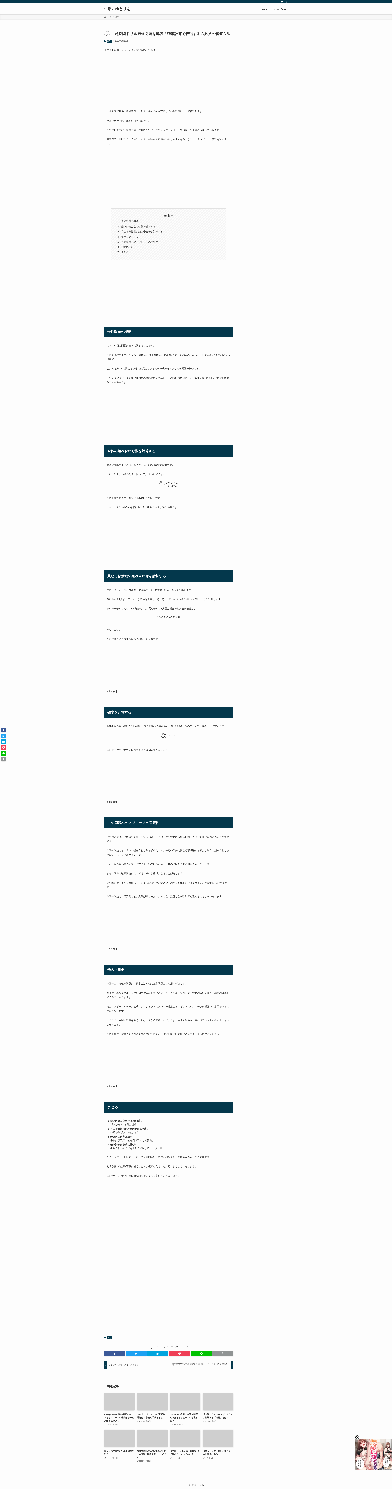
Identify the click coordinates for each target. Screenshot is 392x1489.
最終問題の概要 (129, 221)
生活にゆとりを (117, 9)
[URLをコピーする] (222, 1353)
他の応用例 (127, 247)
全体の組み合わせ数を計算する (138, 226)
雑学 (109, 41)
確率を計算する (129, 236)
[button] (114, 1353)
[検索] (286, 1)
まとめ (125, 252)
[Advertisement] (168, 78)
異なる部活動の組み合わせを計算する (142, 231)
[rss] (282, 1)
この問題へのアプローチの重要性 (139, 242)
